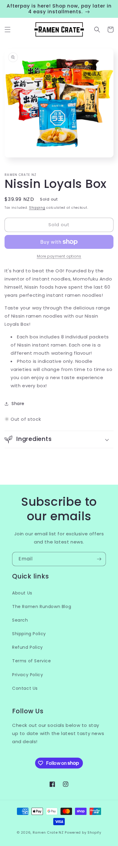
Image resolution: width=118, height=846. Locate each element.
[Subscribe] (99, 559)
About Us (22, 593)
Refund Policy (27, 647)
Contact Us (25, 688)
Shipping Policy (29, 634)
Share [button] (18, 404)
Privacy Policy (27, 675)
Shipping (37, 207)
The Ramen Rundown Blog (41, 607)
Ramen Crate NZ (48, 832)
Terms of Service (31, 661)
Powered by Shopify (83, 832)
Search (20, 620)
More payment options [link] (59, 256)
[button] (7, 29)
